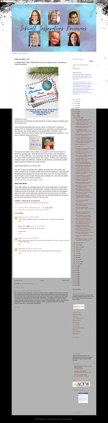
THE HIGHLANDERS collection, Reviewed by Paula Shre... (83, 183)
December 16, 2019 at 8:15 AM (31, 217)
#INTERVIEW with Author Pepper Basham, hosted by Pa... (83, 135)
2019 (75, 116)
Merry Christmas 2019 (80, 144)
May (77, 255)
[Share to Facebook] (50, 207)
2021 (75, 111)
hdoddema (59, 419)
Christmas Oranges (78, 368)
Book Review (22, 209)
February (78, 261)
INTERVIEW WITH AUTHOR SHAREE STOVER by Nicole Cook (84, 226)
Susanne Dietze (76, 331)
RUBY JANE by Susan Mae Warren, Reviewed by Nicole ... (84, 186)
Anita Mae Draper (77, 314)
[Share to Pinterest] (52, 207)
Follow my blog (83, 402)
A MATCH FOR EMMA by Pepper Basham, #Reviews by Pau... (83, 138)
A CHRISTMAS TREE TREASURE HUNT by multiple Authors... (83, 176)
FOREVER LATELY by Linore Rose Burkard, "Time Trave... (84, 159)
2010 (75, 283)
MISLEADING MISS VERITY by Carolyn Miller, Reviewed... (83, 166)
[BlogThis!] (47, 207)
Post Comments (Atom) (27, 283)
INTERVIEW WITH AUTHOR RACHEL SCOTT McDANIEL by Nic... (83, 197)
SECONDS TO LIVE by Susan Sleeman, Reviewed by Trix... (83, 212)
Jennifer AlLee (76, 326)
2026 (75, 101)
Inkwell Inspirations (82, 395)
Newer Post (18, 280)
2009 (75, 285)
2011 (75, 281)
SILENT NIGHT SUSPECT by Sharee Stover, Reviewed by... (83, 229)
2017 (75, 268)
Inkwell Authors (76, 68)
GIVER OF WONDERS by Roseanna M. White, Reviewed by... (84, 233)
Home (42, 280)
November (78, 242)
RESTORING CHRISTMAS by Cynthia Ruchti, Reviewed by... (83, 190)
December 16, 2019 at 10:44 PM (34, 248)
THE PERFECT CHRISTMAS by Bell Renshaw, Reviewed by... (84, 149)
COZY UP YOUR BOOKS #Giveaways (81, 201)
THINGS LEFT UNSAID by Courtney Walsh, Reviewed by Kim (84, 123)
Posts (76, 305)
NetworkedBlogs (82, 393)
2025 (75, 103)
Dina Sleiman (76, 322)
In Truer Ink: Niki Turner (80, 375)
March (77, 259)
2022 (75, 109)
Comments (77, 307)
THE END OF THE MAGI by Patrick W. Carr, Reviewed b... (84, 193)
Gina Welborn (76, 324)
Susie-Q (20, 217)
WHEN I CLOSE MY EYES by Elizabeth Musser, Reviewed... (83, 219)
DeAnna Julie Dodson (78, 318)
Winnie (20, 238)
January (78, 263)
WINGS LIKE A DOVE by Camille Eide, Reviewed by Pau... (83, 127)
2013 (75, 276)
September (78, 247)
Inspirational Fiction (82, 398)
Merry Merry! (78, 146)
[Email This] (46, 207)
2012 (75, 278)
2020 (75, 113)
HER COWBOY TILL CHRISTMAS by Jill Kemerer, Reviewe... (83, 222)
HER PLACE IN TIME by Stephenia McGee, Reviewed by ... (84, 156)
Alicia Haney (21, 248)
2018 (75, 266)
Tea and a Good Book (80, 371)
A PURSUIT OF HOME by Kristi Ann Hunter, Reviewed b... (84, 173)
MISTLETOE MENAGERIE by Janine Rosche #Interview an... (83, 163)
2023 (75, 107)
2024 (75, 105)
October (78, 245)
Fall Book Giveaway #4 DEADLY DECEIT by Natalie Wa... (83, 179)
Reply (19, 221)
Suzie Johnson (76, 333)
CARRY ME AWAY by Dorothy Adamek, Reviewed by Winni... (83, 216)
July (77, 251)
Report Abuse (77, 289)
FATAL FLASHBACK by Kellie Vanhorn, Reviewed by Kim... (83, 169)
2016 (75, 270)
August (77, 249)
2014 (75, 274)
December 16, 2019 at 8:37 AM (37, 226)
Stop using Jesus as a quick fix (81, 376)
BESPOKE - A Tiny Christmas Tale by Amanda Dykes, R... (83, 152)
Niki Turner (75, 329)
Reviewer (46, 209)
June (77, 253)
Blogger (71, 419)
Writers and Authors (82, 399)
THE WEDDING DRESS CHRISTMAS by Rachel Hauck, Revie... (83, 131)
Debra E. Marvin (22, 226)
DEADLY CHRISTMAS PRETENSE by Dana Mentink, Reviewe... (84, 141)
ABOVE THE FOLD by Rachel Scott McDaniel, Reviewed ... (84, 204)
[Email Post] (43, 207)
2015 (75, 272)
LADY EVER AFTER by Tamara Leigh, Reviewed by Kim (83, 120)
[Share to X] (49, 207)
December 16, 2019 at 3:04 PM (30, 238)
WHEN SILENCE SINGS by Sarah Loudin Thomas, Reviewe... (83, 239)
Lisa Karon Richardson (78, 327)
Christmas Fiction (30, 209)
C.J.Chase (75, 316)
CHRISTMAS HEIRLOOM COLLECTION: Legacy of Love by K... (84, 208)
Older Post (65, 280)
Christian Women (82, 400)
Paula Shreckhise (39, 209)
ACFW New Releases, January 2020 (82, 372)
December (78, 117)
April (77, 257)
